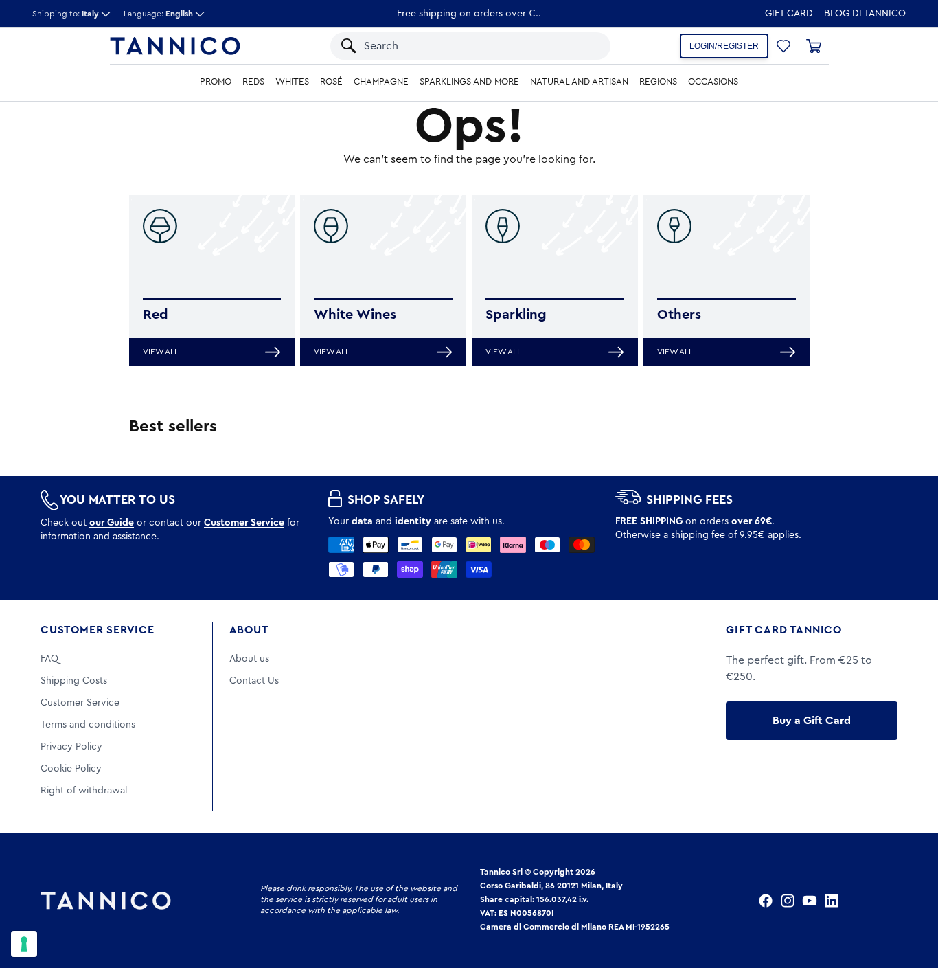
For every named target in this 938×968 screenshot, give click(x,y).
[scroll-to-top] (909, 901)
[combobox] (457, 46)
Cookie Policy (71, 769)
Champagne (381, 82)
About (248, 629)
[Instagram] (787, 900)
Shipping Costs (74, 681)
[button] (582, 46)
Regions (658, 82)
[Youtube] (809, 900)
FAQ (49, 659)
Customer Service (98, 629)
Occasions (713, 82)
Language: (158, 14)
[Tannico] (175, 46)
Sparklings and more (469, 82)
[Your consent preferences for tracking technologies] (24, 944)
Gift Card (789, 14)
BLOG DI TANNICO (865, 14)
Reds (253, 82)
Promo (215, 82)
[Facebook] (765, 900)
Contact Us (254, 681)
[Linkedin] (831, 900)
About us (249, 659)
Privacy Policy (71, 747)
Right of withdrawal (84, 791)
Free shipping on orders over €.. (469, 14)
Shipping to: (65, 14)
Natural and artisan (579, 82)
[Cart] (814, 46)
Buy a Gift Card (812, 720)
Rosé (331, 82)
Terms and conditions (88, 725)
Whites (292, 82)
